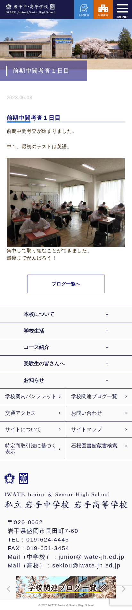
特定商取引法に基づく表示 (30, 448)
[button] (7, 589)
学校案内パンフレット (30, 396)
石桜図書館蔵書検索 (94, 445)
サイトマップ (86, 429)
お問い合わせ (86, 413)
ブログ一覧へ (66, 283)
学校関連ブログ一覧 (94, 396)
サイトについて (23, 429)
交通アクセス (20, 413)
